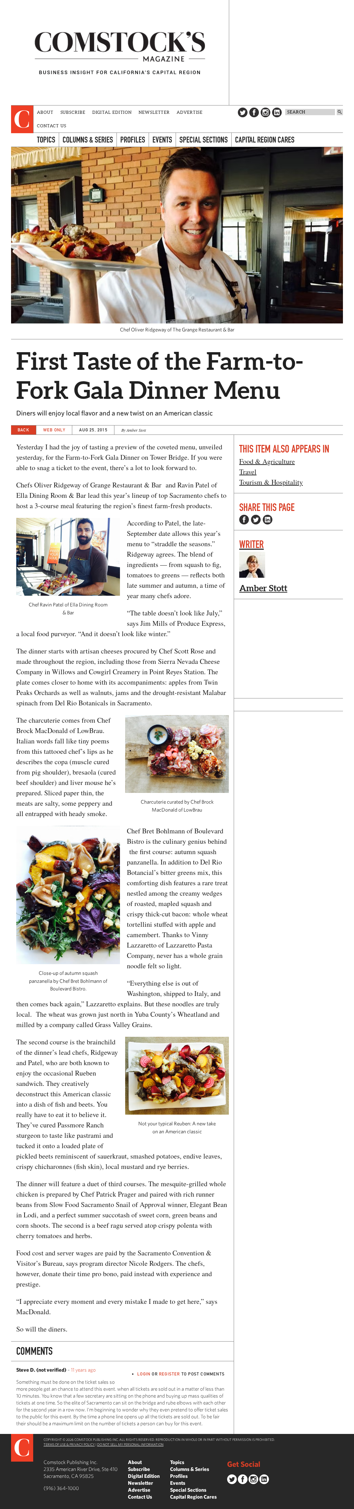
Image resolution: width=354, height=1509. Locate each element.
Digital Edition (112, 112)
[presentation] (22, 119)
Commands (5, 1504)
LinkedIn (277, 112)
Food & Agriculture (267, 461)
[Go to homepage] (119, 52)
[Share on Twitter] (256, 519)
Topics (46, 140)
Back (23, 429)
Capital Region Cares (265, 140)
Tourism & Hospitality (271, 482)
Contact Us (51, 126)
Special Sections (203, 140)
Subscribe (72, 112)
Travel (248, 471)
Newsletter (154, 112)
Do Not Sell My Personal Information (130, 1444)
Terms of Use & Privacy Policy (69, 1444)
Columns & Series (88, 140)
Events (162, 140)
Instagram (265, 112)
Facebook (254, 112)
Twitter (243, 112)
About (45, 112)
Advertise (190, 112)
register (169, 1374)
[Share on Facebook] (244, 519)
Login (143, 1374)
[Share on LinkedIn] (267, 519)
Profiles (132, 140)
